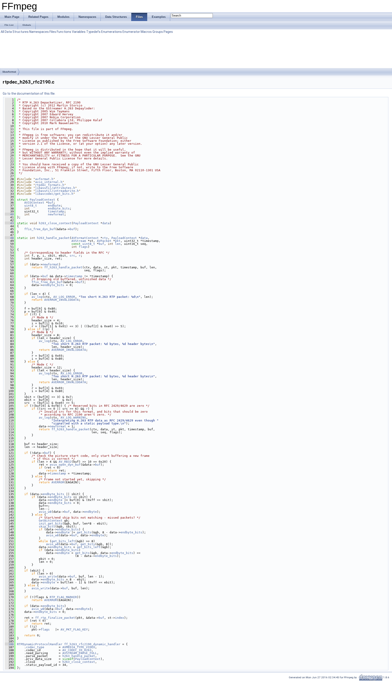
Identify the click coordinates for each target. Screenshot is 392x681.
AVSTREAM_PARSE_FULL (79, 653)
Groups (157, 32)
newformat (56, 214)
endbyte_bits (59, 208)
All (2, 32)
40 (9, 214)
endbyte (54, 205)
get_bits (84, 532)
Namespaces (39, 32)
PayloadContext (42, 199)
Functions (64, 32)
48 (9, 238)
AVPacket (104, 241)
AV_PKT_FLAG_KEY (74, 629)
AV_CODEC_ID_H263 (76, 650)
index (119, 617)
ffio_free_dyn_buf (39, 229)
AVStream (78, 241)
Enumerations (111, 32)
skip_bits (47, 526)
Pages (168, 32)
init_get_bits (50, 523)
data (106, 223)
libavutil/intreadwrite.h (57, 191)
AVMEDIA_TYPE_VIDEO (78, 647)
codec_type (35, 647)
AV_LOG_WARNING (73, 417)
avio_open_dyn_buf (65, 464)
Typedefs (93, 32)
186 (9, 644)
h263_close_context (55, 223)
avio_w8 (45, 511)
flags (83, 246)
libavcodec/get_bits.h (54, 193)
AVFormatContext (85, 238)
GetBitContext (50, 520)
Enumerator (131, 32)
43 (9, 223)
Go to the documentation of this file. (29, 93)
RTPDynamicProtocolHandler (39, 644)
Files (52, 32)
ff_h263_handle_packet (63, 267)
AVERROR (57, 482)
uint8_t (30, 205)
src (72, 255)
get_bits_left (63, 541)
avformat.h (44, 179)
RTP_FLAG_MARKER (63, 597)
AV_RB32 (65, 461)
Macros (146, 32)
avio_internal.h (48, 182)
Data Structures (17, 32)
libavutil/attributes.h (55, 188)
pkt (117, 241)
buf (50, 202)
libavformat (9, 71)
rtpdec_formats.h (49, 185)
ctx (105, 238)
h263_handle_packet (53, 238)
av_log (37, 296)
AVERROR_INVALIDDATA (61, 299)
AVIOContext (34, 202)
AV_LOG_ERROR (64, 296)
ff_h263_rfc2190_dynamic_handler (92, 644)
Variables (79, 32)
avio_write (48, 576)
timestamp (56, 211)
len (117, 243)
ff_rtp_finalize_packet (55, 617)
